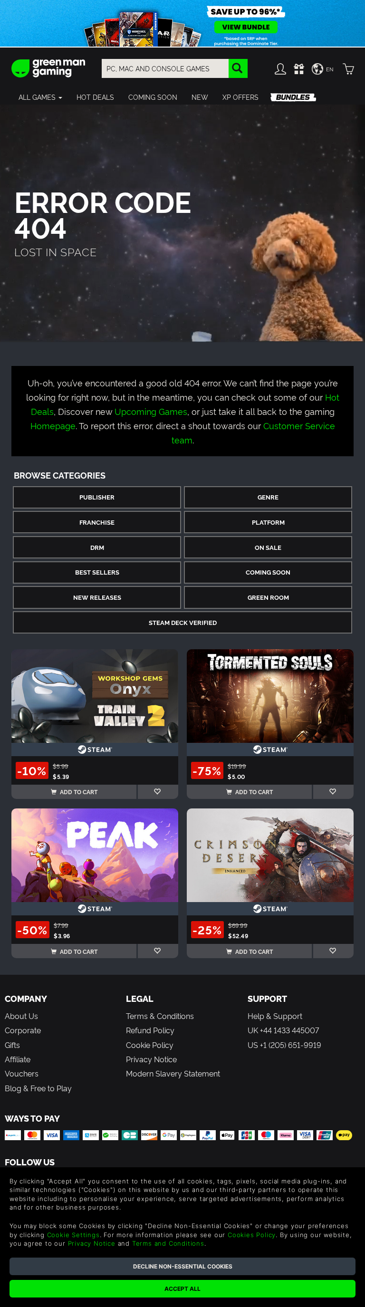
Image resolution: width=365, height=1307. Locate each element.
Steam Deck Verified (183, 622)
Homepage (53, 425)
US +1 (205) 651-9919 (284, 1044)
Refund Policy (150, 1030)
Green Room (268, 597)
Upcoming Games (151, 411)
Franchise (97, 522)
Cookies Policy (252, 1235)
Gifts (12, 1044)
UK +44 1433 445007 (283, 1030)
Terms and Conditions (168, 1243)
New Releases (97, 597)
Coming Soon (268, 572)
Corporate (23, 1030)
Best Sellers (97, 572)
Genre (268, 497)
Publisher (97, 497)
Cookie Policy (149, 1044)
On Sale (268, 547)
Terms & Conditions (160, 1015)
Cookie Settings (73, 1235)
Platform (268, 522)
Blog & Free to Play (38, 1088)
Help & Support (275, 1015)
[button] (40, 97)
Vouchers (21, 1073)
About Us (21, 1015)
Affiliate (17, 1059)
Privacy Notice (151, 1059)
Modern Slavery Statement (173, 1073)
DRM (97, 547)
